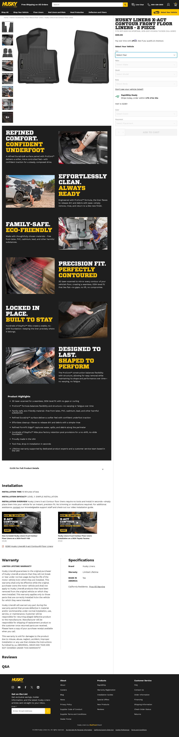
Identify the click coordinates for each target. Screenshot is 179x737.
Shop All (5, 12)
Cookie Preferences (122, 730)
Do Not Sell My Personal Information (79, 730)
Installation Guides (105, 695)
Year (116, 51)
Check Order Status (142, 709)
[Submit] (48, 711)
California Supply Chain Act (104, 730)
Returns (137, 714)
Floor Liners (38, 12)
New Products (103, 704)
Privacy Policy (66, 704)
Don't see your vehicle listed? (129, 89)
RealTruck (93, 725)
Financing (138, 700)
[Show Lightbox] (62, 56)
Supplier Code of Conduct (71, 709)
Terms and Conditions (139, 730)
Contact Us (139, 690)
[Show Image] (7, 27)
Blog (62, 695)
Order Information (142, 695)
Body (117, 80)
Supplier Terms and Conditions (73, 714)
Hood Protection (77, 12)
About (62, 685)
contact (16, 507)
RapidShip (101, 685)
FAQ (136, 685)
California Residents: (86, 586)
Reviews (100, 709)
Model (117, 70)
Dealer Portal (65, 719)
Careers (63, 690)
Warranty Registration (106, 690)
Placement (119, 119)
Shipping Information (143, 704)
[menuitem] (5, 12)
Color (117, 110)
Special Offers (103, 700)
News (62, 700)
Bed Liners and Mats (56, 12)
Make (117, 60)
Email (14, 706)
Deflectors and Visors (98, 12)
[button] (56, 469)
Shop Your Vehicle (20, 12)
